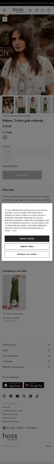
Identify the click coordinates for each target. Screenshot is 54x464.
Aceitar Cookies (27, 238)
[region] (27, 232)
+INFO (14, 230)
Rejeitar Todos (27, 246)
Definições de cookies (27, 254)
